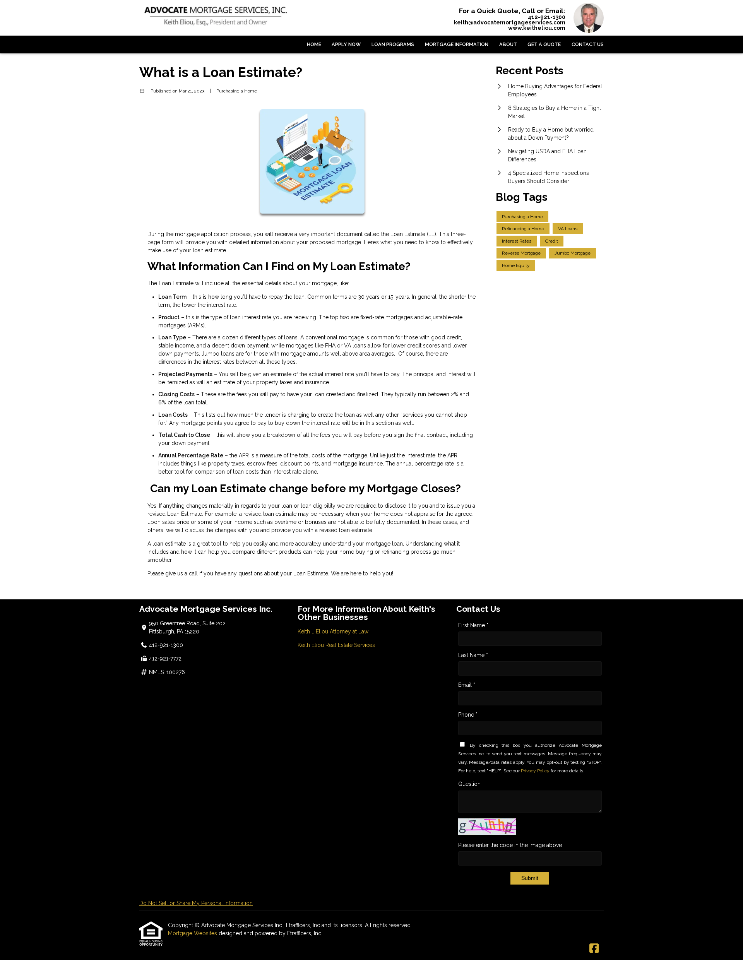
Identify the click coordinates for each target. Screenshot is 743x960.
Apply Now (346, 44)
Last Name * (473, 655)
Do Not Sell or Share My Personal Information (196, 903)
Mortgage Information (456, 44)
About (508, 44)
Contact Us (588, 44)
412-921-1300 (546, 17)
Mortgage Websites (193, 933)
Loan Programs (393, 44)
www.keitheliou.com (536, 28)
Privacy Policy (535, 770)
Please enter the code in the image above (510, 845)
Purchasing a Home (236, 91)
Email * (466, 685)
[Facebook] (594, 949)
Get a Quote (544, 44)
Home (314, 44)
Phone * (468, 715)
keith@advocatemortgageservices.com (509, 22)
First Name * (473, 625)
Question (469, 784)
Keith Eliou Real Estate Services (336, 645)
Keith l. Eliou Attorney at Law (333, 631)
